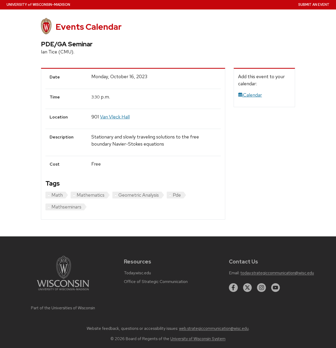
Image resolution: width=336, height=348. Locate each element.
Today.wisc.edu (137, 273)
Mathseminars (66, 207)
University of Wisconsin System (197, 338)
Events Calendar (89, 26)
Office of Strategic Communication (156, 281)
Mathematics (90, 195)
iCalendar (252, 95)
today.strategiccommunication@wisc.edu (277, 273)
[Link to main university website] (63, 291)
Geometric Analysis (138, 195)
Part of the (63, 308)
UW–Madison (38, 4)
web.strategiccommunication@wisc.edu (214, 328)
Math (57, 195)
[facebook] (233, 287)
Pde (177, 195)
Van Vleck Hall (115, 117)
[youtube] (275, 287)
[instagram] (261, 287)
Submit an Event (313, 4)
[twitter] (247, 287)
